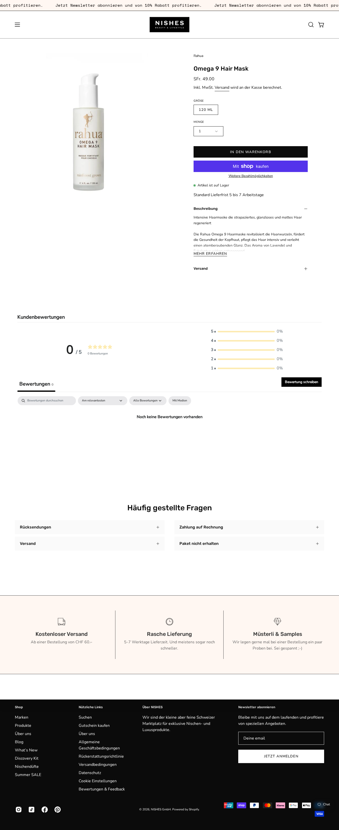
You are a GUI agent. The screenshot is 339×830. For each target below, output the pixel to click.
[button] (311, 24)
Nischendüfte (27, 766)
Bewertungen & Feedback (102, 789)
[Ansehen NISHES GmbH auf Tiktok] (31, 809)
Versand (222, 87)
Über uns (23, 733)
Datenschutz (90, 772)
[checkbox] (180, 400)
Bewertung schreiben (301, 382)
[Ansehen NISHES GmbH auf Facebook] (44, 809)
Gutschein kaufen (94, 725)
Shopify (194, 809)
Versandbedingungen (98, 764)
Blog (19, 741)
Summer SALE (28, 774)
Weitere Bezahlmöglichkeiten (250, 175)
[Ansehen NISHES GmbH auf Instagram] (18, 809)
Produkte (23, 725)
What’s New (26, 750)
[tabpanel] (169, 433)
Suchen (85, 717)
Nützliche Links (91, 707)
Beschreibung (206, 209)
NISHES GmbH (161, 809)
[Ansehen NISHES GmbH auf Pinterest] (57, 809)
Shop (19, 707)
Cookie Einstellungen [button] (98, 781)
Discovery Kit (26, 758)
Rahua (198, 55)
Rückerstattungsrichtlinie (101, 756)
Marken (21, 717)
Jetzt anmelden (281, 756)
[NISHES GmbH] (169, 25)
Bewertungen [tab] (36, 384)
